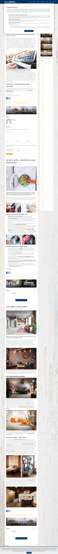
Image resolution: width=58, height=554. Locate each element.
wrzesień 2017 (43, 144)
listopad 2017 (42, 140)
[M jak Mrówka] (10, 2)
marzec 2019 (42, 106)
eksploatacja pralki (16, 275)
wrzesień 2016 (43, 169)
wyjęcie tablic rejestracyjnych (11, 103)
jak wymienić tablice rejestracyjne (12, 101)
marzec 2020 (42, 81)
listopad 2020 (42, 64)
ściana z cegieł (15, 515)
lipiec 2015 (42, 199)
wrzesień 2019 (43, 94)
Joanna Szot (15, 164)
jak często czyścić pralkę (24, 275)
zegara (9, 255)
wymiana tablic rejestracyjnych (21, 103)
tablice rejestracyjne (29, 102)
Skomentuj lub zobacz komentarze (21, 300)
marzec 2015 (42, 207)
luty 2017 (42, 159)
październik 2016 (43, 167)
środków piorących (28, 228)
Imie (7, 140)
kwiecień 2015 (43, 205)
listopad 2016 (42, 165)
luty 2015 (42, 209)
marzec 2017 (42, 157)
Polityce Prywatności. (43, 550)
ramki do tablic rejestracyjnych (11, 102)
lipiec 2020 (42, 73)
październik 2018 (43, 117)
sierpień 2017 (42, 146)
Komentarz (8, 131)
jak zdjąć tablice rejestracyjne (22, 101)
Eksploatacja (20, 164)
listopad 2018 (42, 115)
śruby (21, 40)
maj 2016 (42, 178)
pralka (12, 219)
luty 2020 (42, 83)
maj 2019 (42, 102)
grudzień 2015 (43, 188)
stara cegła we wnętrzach (28, 515)
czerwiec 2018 (43, 125)
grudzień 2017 (43, 138)
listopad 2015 (42, 190)
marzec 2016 (42, 182)
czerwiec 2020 (43, 75)
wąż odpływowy (22, 226)
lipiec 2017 (42, 148)
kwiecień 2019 (43, 104)
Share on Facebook (7, 98)
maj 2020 (42, 77)
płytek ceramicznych (14, 346)
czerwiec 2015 (43, 201)
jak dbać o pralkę (31, 275)
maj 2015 (42, 203)
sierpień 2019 (42, 96)
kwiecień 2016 (43, 180)
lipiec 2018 (42, 123)
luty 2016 (42, 184)
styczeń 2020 (42, 85)
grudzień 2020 (43, 62)
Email (17, 140)
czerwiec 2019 (43, 100)
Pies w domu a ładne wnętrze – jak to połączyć (45, 41)
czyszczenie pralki (9, 275)
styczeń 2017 (42, 161)
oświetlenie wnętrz (9, 515)
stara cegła (21, 515)
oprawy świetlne (16, 430)
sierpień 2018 (42, 121)
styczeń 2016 (42, 186)
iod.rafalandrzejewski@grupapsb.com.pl (38, 26)
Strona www (28, 140)
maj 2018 (42, 127)
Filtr (26, 230)
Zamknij (29, 552)
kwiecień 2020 (43, 79)
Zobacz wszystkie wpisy (32, 117)
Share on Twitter (9, 98)
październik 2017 (43, 142)
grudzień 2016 (43, 163)
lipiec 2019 (42, 98)
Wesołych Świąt (44, 54)
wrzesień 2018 (43, 119)
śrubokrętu (25, 76)
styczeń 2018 (42, 136)
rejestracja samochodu (21, 102)
